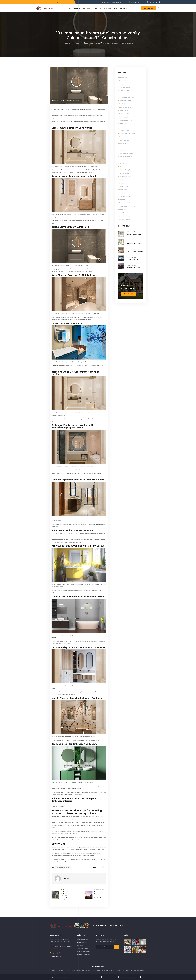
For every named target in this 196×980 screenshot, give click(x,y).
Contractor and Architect (126, 114)
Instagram (122, 977)
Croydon (136, 970)
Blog (115, 8)
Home (69, 8)
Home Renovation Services (126, 153)
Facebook (105, 977)
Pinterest (144, 977)
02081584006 (70, 859)
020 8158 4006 (135, 2)
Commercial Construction (126, 107)
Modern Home (123, 190)
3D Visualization (123, 78)
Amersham (54, 970)
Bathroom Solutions (124, 91)
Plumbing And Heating (125, 203)
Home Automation (124, 140)
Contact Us (123, 8)
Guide (120, 137)
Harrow (127, 970)
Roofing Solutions (124, 210)
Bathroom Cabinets (124, 87)
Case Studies (122, 104)
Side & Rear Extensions (125, 213)
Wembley (66, 970)
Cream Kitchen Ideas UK (135, 251)
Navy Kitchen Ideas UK (134, 259)
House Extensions (123, 163)
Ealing (131, 970)
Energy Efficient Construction (127, 134)
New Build (122, 200)
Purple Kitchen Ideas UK (135, 267)
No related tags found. (63, 867)
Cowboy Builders (123, 117)
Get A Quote (148, 8)
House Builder (123, 160)
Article (121, 84)
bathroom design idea (90, 166)
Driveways (122, 127)
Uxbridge (78, 970)
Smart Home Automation (126, 216)
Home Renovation (124, 150)
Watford (72, 970)
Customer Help (123, 124)
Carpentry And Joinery (125, 101)
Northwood (105, 970)
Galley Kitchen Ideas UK (135, 243)
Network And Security (125, 196)
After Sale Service (124, 81)
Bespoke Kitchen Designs (125, 94)
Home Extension (123, 147)
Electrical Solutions (124, 130)
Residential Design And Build (127, 206)
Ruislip (99, 970)
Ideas (120, 167)
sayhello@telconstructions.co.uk (112, 2)
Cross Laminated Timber (125, 120)
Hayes (122, 970)
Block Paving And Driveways (126, 97)
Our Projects (107, 8)
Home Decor (122, 144)
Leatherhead (112, 970)
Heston (118, 970)
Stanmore (88, 970)
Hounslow (60, 970)
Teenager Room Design (125, 219)
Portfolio (98, 8)
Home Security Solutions (125, 157)
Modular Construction (125, 193)
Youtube (133, 977)
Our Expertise (87, 8)
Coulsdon (142, 970)
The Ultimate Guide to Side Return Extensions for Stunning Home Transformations (66, 896)
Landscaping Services (125, 177)
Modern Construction (125, 186)
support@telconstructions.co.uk (93, 859)
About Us (77, 8)
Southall (94, 970)
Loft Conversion (123, 180)
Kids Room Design (124, 173)
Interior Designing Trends (126, 170)
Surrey (83, 970)
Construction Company (125, 111)
